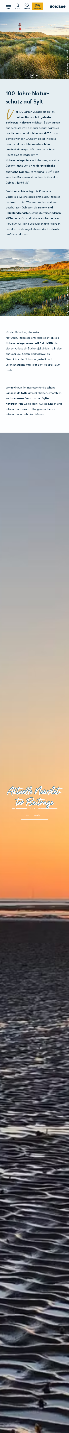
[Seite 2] (37, 76)
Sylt (24, 128)
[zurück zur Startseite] (58, 6)
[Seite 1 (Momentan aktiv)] (32, 76)
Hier (34, 364)
